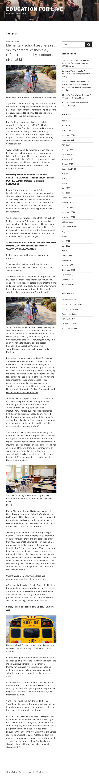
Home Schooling (68, 319)
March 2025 (67, 130)
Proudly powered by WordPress (32, 772)
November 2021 (68, 275)
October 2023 (67, 164)
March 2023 (67, 198)
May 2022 (66, 246)
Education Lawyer (69, 299)
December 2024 (68, 135)
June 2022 (66, 241)
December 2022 (68, 212)
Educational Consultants (72, 304)
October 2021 (67, 280)
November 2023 (68, 159)
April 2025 (66, 125)
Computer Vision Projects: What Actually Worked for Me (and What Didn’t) (76, 74)
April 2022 (66, 251)
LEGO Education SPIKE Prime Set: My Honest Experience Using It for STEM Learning (76, 63)
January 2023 (67, 207)
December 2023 (68, 154)
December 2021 (68, 270)
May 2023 (66, 188)
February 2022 (68, 260)
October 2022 (67, 222)
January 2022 (67, 265)
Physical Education (69, 328)
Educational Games (70, 309)
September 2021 (69, 284)
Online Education (69, 324)
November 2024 (68, 140)
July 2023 (66, 178)
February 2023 (68, 202)
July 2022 (65, 236)
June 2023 (66, 183)
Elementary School (69, 314)
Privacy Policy (11, 772)
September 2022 (69, 226)
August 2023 (67, 174)
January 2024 (67, 149)
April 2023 (66, 193)
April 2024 (66, 145)
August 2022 (67, 231)
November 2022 (68, 217)
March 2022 (67, 255)
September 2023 (69, 169)
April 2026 (66, 121)
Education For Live (35, 9)
